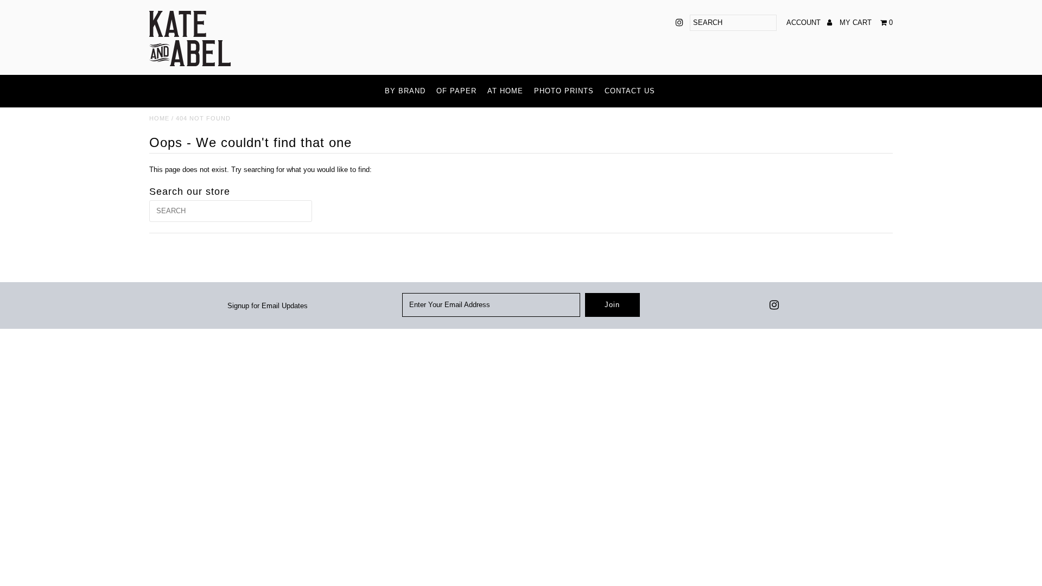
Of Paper (456, 91)
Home (159, 118)
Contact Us (630, 91)
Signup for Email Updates (267, 306)
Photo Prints (564, 91)
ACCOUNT (804, 22)
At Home (505, 91)
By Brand (405, 91)
